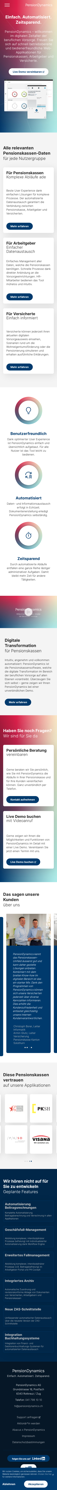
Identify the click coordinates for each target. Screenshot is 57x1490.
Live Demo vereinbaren (27, 71)
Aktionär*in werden (28, 1423)
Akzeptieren (36, 1484)
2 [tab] (27, 1047)
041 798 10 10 (33, 1399)
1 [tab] (25, 1047)
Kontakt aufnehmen (22, 799)
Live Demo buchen (22, 862)
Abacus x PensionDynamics (28, 1429)
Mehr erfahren (19, 226)
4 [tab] (31, 1047)
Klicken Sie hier (45, 1474)
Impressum (28, 1436)
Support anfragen (27, 1417)
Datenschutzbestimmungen (28, 1442)
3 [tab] (29, 1047)
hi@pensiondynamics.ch (28, 1406)
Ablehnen (8, 1484)
